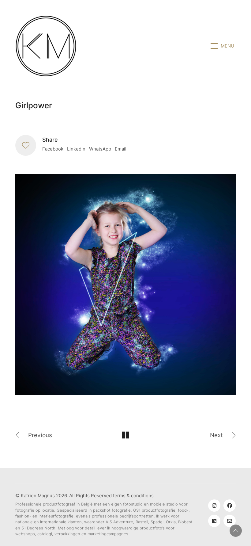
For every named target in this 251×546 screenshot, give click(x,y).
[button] (223, 46)
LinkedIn (76, 149)
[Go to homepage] (46, 46)
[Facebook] (229, 505)
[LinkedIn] (214, 521)
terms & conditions (133, 495)
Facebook (52, 149)
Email (120, 149)
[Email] (229, 521)
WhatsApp (100, 149)
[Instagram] (214, 505)
